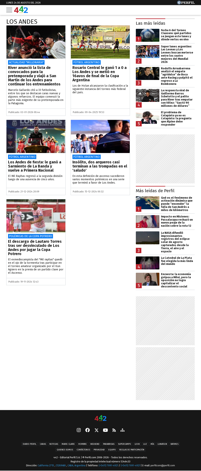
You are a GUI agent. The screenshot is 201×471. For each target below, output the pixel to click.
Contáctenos (83, 449)
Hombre (82, 444)
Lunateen (162, 444)
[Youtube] (105, 430)
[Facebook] (87, 430)
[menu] (9, 10)
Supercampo (124, 444)
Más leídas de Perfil (155, 190)
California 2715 (46, 465)
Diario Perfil (29, 444)
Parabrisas (108, 444)
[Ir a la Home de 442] (21, 12)
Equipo (112, 449)
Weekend (95, 444)
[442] (100, 418)
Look (137, 444)
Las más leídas (150, 23)
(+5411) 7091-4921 (108, 465)
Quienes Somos (65, 449)
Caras (43, 444)
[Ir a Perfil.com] (186, 3)
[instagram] (79, 430)
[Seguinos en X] (96, 430)
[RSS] (114, 430)
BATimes (174, 444)
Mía (152, 444)
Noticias (53, 444)
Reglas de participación (131, 449)
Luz (145, 444)
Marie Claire (68, 444)
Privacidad (99, 449)
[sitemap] (122, 430)
